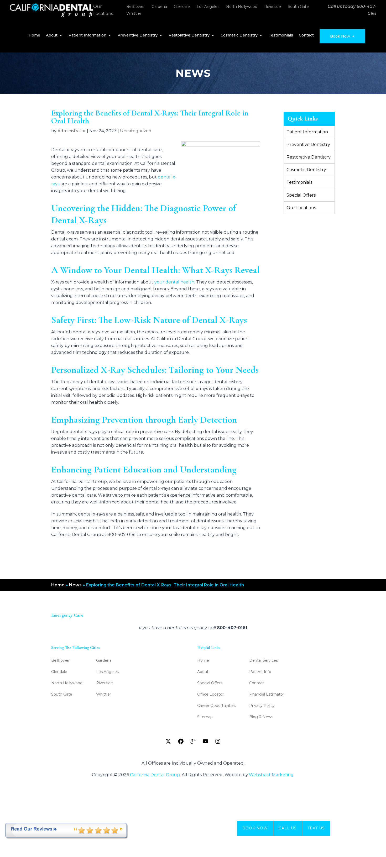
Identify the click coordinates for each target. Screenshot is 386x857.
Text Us (316, 828)
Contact (306, 35)
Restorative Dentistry (189, 35)
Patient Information (87, 35)
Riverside (272, 6)
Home (34, 35)
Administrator (72, 130)
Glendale (182, 6)
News (75, 584)
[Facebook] (180, 741)
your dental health (174, 282)
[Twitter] (168, 741)
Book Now (340, 36)
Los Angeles (208, 6)
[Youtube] (205, 741)
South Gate (298, 6)
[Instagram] (217, 741)
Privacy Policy (262, 706)
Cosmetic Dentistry (239, 35)
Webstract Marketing (271, 774)
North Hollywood (241, 6)
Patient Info (260, 672)
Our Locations (301, 207)
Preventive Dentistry (137, 35)
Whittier (133, 13)
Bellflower (135, 6)
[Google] (193, 741)
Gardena (159, 6)
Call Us (288, 828)
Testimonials (281, 35)
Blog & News (261, 717)
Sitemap (205, 717)
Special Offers (301, 195)
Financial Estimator (266, 694)
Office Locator (210, 694)
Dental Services (263, 661)
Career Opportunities (216, 706)
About (52, 35)
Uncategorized (136, 130)
